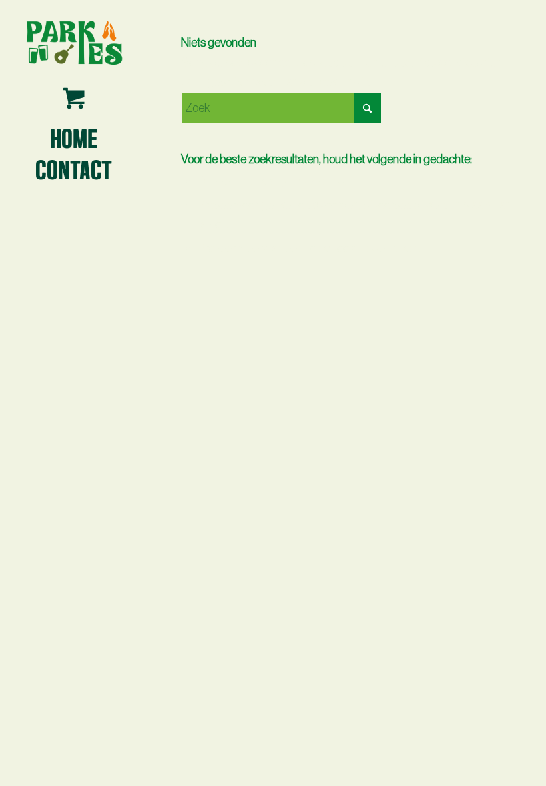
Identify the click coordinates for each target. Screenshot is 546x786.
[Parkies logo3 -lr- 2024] (74, 42)
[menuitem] (74, 137)
